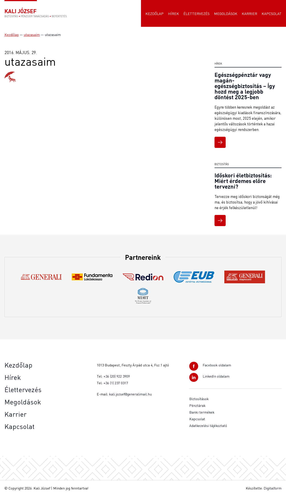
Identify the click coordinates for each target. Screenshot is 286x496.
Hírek (173, 13)
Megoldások (225, 13)
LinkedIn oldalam (216, 376)
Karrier (249, 13)
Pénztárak (197, 405)
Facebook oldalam (217, 365)
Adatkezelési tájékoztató (208, 425)
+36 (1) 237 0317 (115, 383)
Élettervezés (196, 13)
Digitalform (273, 488)
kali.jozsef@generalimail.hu (130, 394)
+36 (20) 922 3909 (116, 376)
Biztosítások (199, 399)
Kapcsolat (272, 13)
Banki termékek (201, 412)
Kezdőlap (154, 13)
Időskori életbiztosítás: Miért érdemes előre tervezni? (243, 181)
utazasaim (32, 34)
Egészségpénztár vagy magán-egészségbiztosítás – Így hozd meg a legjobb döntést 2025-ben (244, 85)
